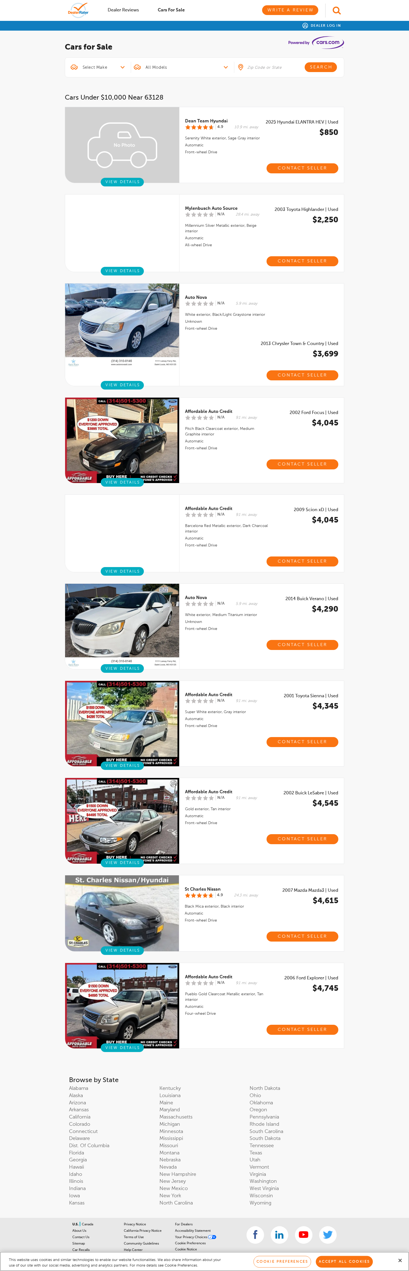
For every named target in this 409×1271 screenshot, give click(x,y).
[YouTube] (303, 1235)
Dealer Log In (325, 26)
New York (170, 1195)
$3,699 (325, 354)
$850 (328, 133)
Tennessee (262, 1145)
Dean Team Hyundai (206, 121)
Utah (255, 1159)
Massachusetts (176, 1117)
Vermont (259, 1167)
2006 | (311, 978)
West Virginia (264, 1188)
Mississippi (171, 1138)
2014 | (311, 599)
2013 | (299, 344)
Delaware (79, 1138)
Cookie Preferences (190, 1243)
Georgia (78, 1159)
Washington (263, 1181)
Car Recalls (81, 1250)
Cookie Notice (186, 1249)
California (79, 1117)
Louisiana (170, 1095)
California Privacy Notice (143, 1231)
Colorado (79, 1124)
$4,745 (325, 988)
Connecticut (83, 1131)
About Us (79, 1231)
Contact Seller (302, 168)
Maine (166, 1102)
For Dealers (184, 1224)
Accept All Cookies (344, 1261)
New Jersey (172, 1181)
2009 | (316, 510)
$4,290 (325, 609)
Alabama (78, 1088)
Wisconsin (261, 1195)
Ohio (255, 1095)
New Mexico (173, 1188)
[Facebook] (255, 1235)
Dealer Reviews (123, 10)
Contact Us (80, 1237)
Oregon (258, 1109)
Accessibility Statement (193, 1231)
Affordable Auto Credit (208, 412)
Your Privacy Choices (191, 1237)
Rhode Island (264, 1124)
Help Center (133, 1250)
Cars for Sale (171, 10)
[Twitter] (328, 1235)
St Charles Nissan (203, 889)
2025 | (302, 122)
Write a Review (290, 10)
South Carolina (266, 1131)
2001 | (311, 696)
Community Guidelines (141, 1243)
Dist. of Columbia (89, 1145)
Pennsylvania (264, 1117)
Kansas (77, 1203)
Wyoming (260, 1203)
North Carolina (176, 1203)
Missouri (168, 1145)
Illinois (76, 1181)
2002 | (314, 413)
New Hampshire (177, 1174)
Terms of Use (134, 1237)
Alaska (76, 1095)
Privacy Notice (135, 1224)
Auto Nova (196, 297)
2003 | (306, 210)
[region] (204, 1261)
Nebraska (170, 1159)
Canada (87, 1224)
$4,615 (325, 901)
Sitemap (78, 1243)
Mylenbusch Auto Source (211, 208)
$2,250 (325, 220)
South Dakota (265, 1138)
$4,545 (325, 803)
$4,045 (325, 423)
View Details (122, 182)
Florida (76, 1153)
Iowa (74, 1195)
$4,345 (325, 706)
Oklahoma (261, 1102)
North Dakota (265, 1088)
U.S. (75, 1224)
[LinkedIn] (279, 1235)
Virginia (258, 1174)
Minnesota (171, 1131)
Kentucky (170, 1088)
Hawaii (76, 1167)
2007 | (310, 890)
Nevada (168, 1167)
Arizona (77, 1102)
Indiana (77, 1188)
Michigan (169, 1124)
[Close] (400, 1260)
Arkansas (79, 1109)
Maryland (169, 1109)
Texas (256, 1153)
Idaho (75, 1174)
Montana (169, 1153)
